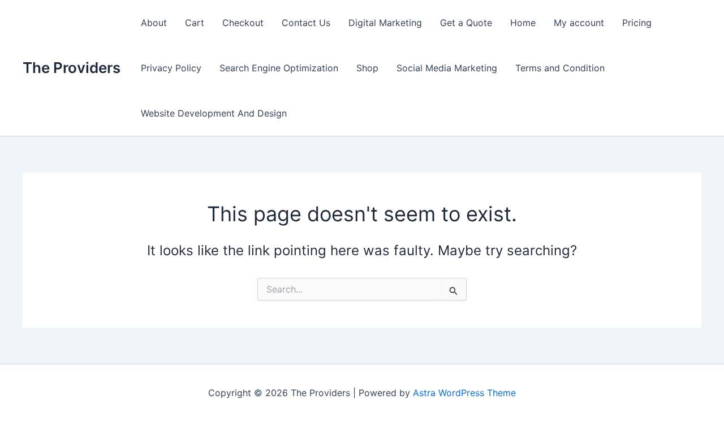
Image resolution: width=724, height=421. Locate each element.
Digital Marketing (385, 22)
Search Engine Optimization (278, 68)
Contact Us (306, 22)
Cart (194, 22)
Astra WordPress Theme (464, 392)
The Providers (71, 67)
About (154, 22)
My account (579, 22)
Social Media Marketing (447, 68)
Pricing (637, 22)
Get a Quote (466, 22)
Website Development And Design (214, 113)
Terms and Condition (560, 68)
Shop (367, 68)
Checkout (243, 22)
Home (523, 22)
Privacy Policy (171, 68)
